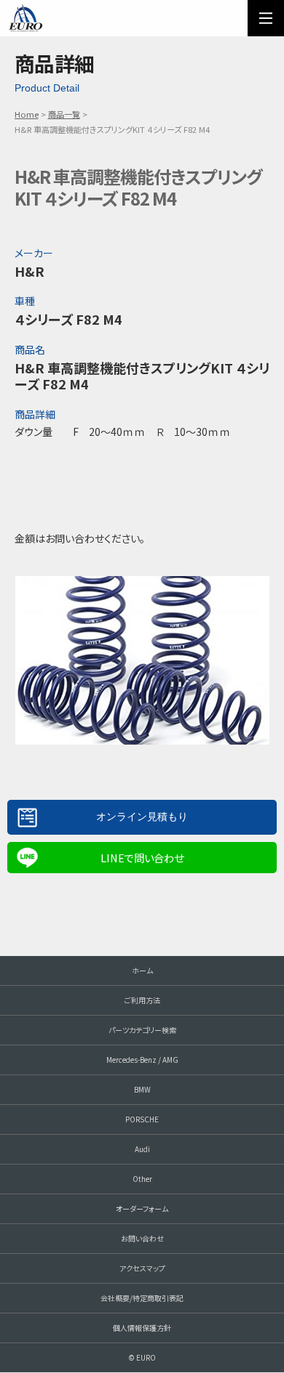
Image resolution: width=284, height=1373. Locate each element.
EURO (25, 18)
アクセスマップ (142, 1268)
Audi (142, 1148)
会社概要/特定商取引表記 (142, 1297)
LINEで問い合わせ (142, 857)
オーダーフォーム (142, 1208)
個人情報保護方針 (142, 1327)
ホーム (142, 970)
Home (27, 114)
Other (142, 1178)
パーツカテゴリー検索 (142, 1029)
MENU (266, 18)
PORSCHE (142, 1119)
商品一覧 (64, 114)
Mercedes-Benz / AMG (142, 1059)
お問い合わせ (142, 1238)
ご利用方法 (142, 1000)
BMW (142, 1089)
